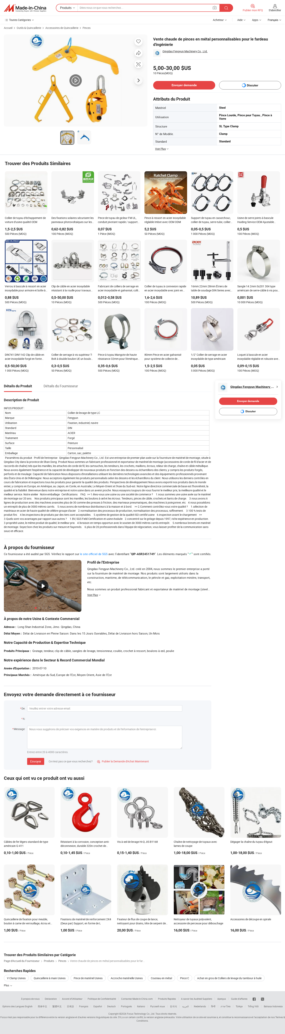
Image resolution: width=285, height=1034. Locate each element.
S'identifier (275, 10)
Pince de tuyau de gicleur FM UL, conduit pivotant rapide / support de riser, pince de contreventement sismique (118, 220)
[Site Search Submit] (226, 8)
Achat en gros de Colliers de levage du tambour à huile (229, 978)
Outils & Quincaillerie (29, 28)
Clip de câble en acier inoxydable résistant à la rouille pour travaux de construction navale (71, 288)
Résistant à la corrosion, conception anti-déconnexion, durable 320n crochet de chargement (84, 846)
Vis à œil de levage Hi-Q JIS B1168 (137, 842)
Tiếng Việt (253, 1006)
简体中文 (42, 1006)
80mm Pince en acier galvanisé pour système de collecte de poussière (162, 357)
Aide (240, 20)
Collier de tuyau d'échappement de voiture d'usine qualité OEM (25, 220)
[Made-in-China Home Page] (25, 8)
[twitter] (262, 998)
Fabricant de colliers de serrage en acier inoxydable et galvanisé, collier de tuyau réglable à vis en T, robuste (119, 288)
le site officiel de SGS (94, 554)
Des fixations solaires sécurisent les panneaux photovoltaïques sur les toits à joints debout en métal (72, 220)
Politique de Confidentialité (102, 998)
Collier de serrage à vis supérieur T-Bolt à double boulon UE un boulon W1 (71, 357)
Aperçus (221, 998)
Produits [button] (66, 8)
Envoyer (35, 761)
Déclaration (51, 998)
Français (83, 1006)
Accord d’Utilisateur (72, 998)
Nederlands (200, 1006)
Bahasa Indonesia (273, 1006)
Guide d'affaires (239, 998)
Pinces (87, 28)
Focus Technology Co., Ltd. (141, 1013)
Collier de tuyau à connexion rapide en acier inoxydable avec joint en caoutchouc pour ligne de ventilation (165, 288)
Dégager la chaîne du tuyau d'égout (251, 842)
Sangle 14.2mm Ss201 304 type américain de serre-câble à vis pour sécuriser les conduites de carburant (258, 288)
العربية (185, 1006)
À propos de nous (30, 998)
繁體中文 (57, 1006)
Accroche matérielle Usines (127, 978)
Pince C (184, 978)
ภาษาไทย (226, 1006)
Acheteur (218, 20)
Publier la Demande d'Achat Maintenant (123, 761)
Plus (7, 985)
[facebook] (254, 998)
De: (23, 708)
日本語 (70, 1006)
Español (97, 1006)
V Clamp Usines (16, 978)
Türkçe (239, 1006)
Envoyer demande (184, 85)
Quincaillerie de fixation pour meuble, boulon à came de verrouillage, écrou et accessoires (27, 923)
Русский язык (157, 1006)
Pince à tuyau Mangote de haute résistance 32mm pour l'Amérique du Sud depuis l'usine (118, 357)
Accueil (8, 28)
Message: (19, 729)
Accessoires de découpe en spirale (250, 919)
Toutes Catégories (20, 20)
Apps (255, 20)
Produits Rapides (167, 998)
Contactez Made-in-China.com (137, 998)
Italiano (141, 1006)
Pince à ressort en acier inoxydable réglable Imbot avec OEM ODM (165, 220)
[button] (215, 7)
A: (24, 719)
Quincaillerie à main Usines (50, 978)
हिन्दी (213, 1006)
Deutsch (111, 1006)
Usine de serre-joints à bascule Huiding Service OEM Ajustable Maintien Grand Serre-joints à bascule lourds (255, 220)
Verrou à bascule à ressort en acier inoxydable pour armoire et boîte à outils (25, 288)
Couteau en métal (161, 978)
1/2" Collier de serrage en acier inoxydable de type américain (209, 357)
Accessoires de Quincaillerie (61, 28)
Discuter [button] (252, 85)
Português (126, 1006)
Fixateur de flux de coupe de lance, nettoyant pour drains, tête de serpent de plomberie (141, 923)
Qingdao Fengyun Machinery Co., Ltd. (185, 51)
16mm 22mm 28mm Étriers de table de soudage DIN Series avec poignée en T (211, 288)
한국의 (173, 1006)
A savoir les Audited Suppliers (196, 998)
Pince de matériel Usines (88, 978)
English (29, 1006)
